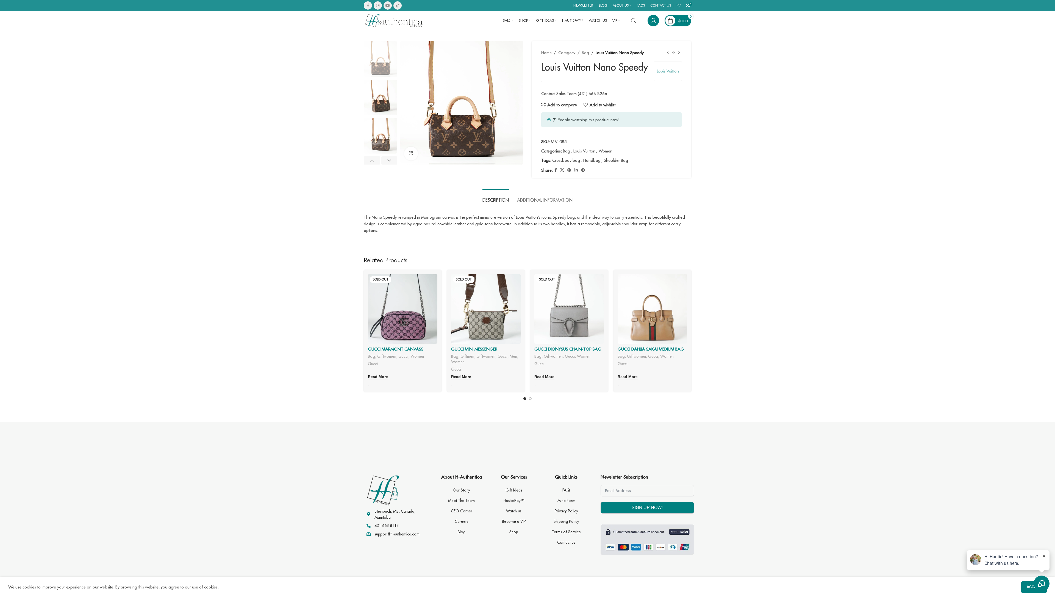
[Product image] (402, 309)
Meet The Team (461, 500)
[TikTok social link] (397, 5)
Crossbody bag (566, 160)
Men (513, 356)
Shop (513, 531)
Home (546, 52)
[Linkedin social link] (576, 170)
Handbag (592, 160)
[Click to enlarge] (411, 153)
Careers (461, 521)
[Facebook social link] (368, 5)
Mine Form (566, 500)
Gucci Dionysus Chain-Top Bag (567, 349)
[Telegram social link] (583, 170)
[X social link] (562, 170)
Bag (585, 52)
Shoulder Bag (616, 160)
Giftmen (467, 356)
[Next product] (679, 52)
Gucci (403, 356)
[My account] (653, 20)
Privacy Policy (566, 511)
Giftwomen (386, 356)
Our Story (461, 490)
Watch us (513, 511)
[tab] (495, 197)
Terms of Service (566, 531)
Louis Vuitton (668, 71)
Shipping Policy (566, 521)
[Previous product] (668, 52)
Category (566, 52)
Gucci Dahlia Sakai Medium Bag (651, 349)
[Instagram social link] (378, 5)
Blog (461, 531)
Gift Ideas (514, 490)
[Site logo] (394, 20)
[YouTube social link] (388, 5)
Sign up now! (647, 507)
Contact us (566, 542)
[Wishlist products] (678, 5)
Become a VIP (514, 521)
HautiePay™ (514, 500)
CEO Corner (461, 511)
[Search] (633, 20)
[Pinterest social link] (569, 170)
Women (605, 151)
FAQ (566, 490)
